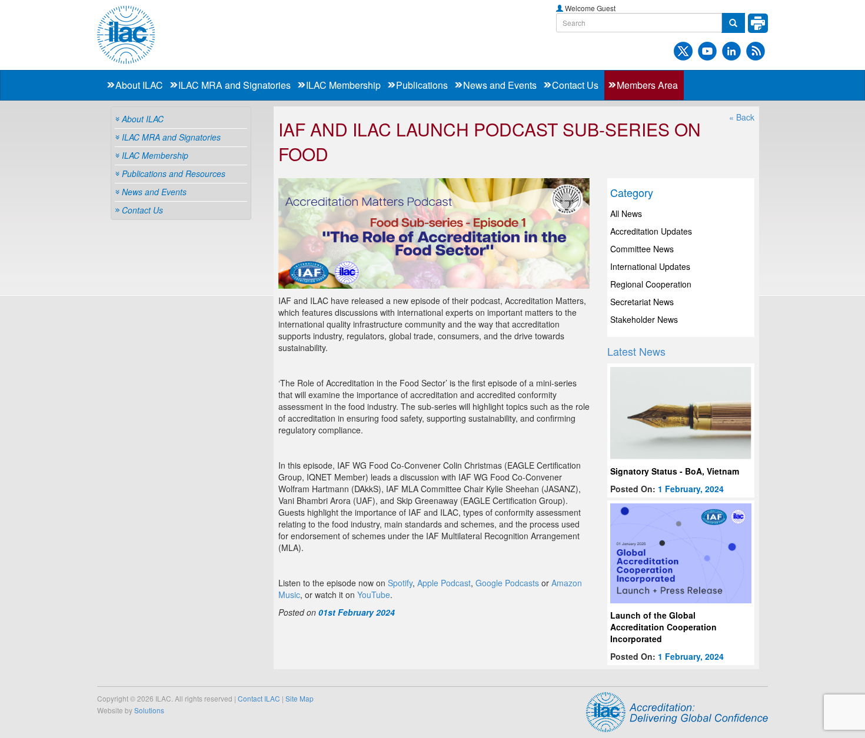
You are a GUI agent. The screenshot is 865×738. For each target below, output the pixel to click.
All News (626, 213)
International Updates (650, 266)
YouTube (373, 594)
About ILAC (139, 85)
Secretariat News (642, 302)
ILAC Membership (343, 85)
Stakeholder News (644, 319)
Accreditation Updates (651, 231)
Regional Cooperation (650, 284)
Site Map (299, 698)
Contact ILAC (259, 698)
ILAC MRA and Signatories (234, 85)
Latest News (636, 351)
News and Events (500, 85)
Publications (422, 85)
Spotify (400, 583)
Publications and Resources (173, 173)
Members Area (647, 85)
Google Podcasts (507, 583)
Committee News (642, 249)
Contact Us (575, 85)
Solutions (149, 710)
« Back (741, 117)
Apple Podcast (444, 583)
